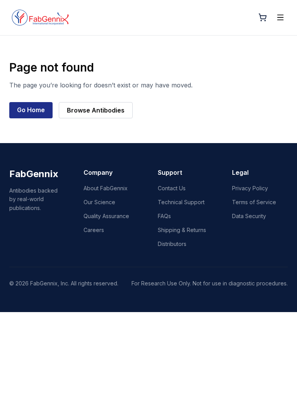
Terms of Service (254, 202)
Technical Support (181, 202)
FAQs (164, 216)
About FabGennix (106, 188)
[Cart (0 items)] (262, 17)
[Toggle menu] (280, 17)
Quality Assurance (106, 216)
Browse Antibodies (96, 110)
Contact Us (172, 188)
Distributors (172, 244)
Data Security (249, 216)
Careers (94, 230)
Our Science (99, 202)
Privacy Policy (250, 188)
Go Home (31, 110)
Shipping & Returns (182, 230)
